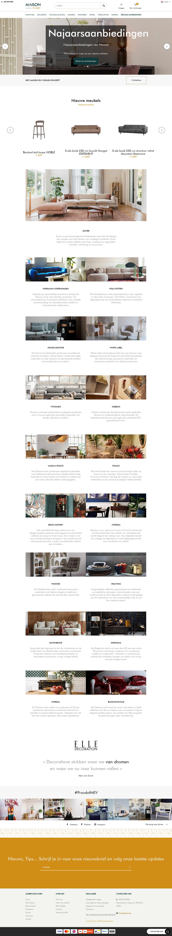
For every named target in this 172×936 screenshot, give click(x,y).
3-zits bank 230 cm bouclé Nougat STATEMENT (86, 152)
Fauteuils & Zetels (57, 15)
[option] (86, 46)
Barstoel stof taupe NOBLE (39, 152)
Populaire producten (86, 104)
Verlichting (103, 15)
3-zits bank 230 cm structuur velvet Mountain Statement (133, 152)
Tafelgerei (82, 15)
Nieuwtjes (29, 15)
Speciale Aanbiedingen (131, 15)
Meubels (71, 15)
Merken (114, 15)
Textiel (92, 15)
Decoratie (41, 15)
